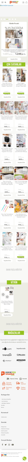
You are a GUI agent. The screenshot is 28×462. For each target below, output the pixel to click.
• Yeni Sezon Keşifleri (6, 399)
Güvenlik (3, 434)
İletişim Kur (3, 426)
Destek (24, 378)
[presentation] (1, 59)
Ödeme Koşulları (5, 432)
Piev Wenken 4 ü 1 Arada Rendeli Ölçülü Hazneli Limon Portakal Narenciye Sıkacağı (21, 215)
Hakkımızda (4, 417)
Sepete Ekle (14, 59)
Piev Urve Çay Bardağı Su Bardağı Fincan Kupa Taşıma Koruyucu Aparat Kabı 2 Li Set (7, 183)
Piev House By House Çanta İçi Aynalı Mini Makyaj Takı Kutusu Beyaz (21, 117)
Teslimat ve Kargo (5, 428)
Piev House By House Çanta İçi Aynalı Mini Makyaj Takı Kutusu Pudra (7, 117)
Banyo (2, 407)
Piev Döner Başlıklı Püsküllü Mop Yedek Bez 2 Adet (7, 303)
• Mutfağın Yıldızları (5, 403)
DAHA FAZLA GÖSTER (14, 269)
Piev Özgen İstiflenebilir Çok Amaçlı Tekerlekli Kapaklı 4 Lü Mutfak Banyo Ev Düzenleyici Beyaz (21, 85)
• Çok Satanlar (4, 401)
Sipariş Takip (14, 378)
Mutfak (3, 405)
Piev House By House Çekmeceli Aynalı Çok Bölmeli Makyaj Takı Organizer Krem (21, 150)
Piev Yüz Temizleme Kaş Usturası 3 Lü (7, 214)
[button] (1, 19)
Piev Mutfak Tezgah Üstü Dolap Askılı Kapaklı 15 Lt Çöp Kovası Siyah (7, 150)
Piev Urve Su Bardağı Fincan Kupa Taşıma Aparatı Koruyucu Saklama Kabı (21, 183)
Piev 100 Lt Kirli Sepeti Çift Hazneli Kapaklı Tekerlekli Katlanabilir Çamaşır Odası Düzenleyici (14, 51)
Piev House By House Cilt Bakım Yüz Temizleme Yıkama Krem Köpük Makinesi (7, 248)
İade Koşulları (4, 430)
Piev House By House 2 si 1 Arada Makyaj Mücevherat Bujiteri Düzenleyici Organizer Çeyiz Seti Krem (21, 248)
